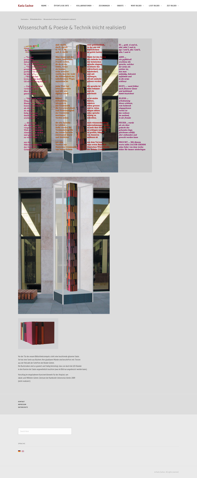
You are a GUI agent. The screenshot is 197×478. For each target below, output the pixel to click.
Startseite (24, 19)
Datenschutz (23, 407)
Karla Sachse (25, 5)
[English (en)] (23, 451)
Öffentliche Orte (35, 19)
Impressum (22, 404)
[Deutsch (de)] (19, 451)
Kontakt (21, 402)
